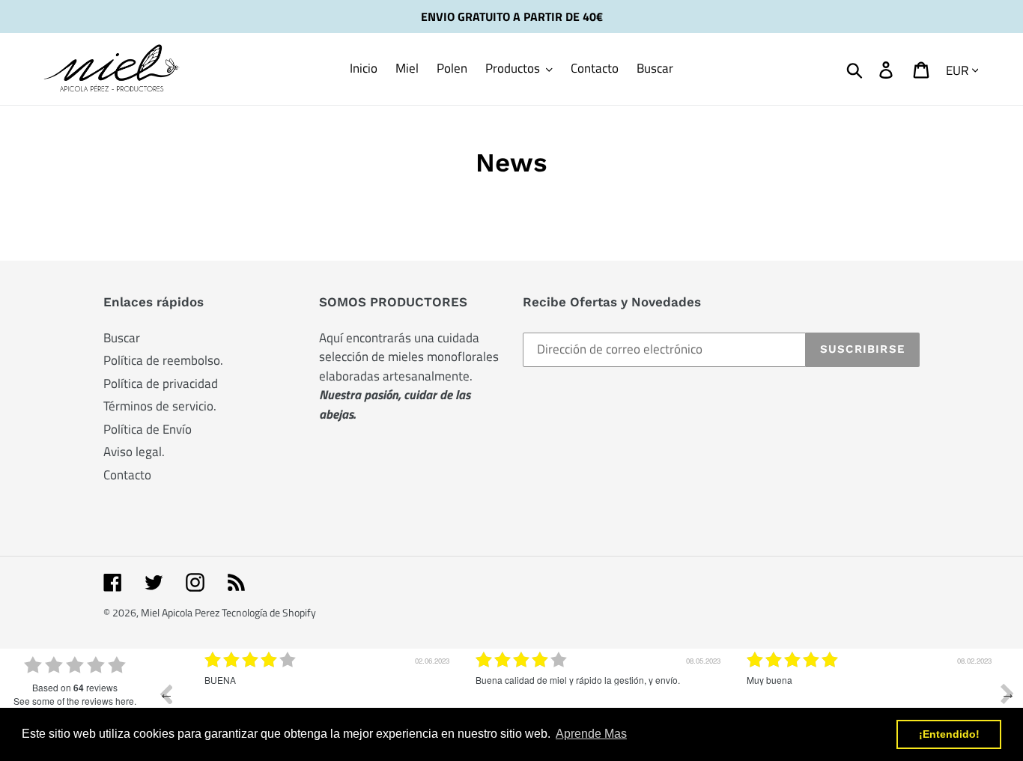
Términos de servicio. (159, 406)
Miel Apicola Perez (181, 612)
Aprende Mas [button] (591, 733)
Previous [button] (165, 693)
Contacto (127, 475)
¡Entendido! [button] (949, 734)
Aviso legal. (134, 451)
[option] (315, 705)
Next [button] (1007, 693)
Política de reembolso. (163, 360)
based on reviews (75, 687)
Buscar (121, 338)
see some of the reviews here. (74, 700)
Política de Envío (147, 429)
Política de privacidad (160, 383)
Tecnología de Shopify (269, 612)
